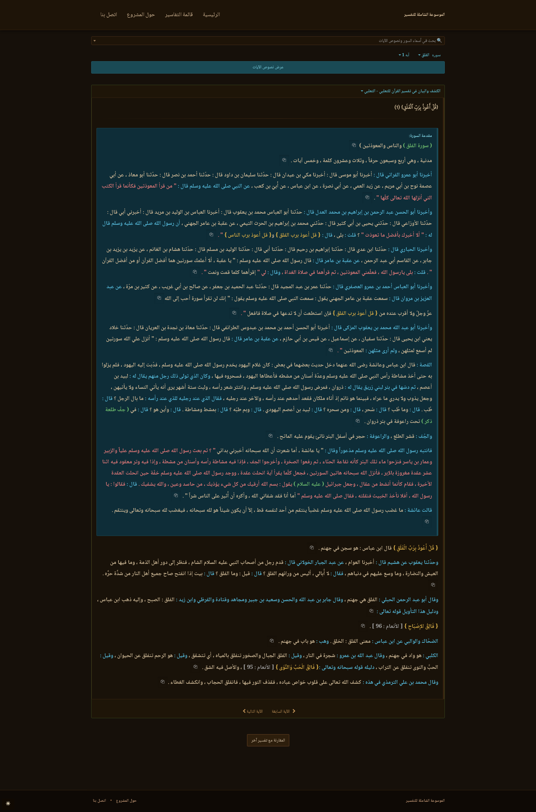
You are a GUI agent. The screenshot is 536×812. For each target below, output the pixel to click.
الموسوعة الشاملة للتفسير (425, 800)
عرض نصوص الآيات (268, 67)
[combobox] (268, 40)
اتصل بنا (108, 15)
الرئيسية (211, 15)
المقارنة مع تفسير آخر (268, 740)
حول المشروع (141, 15)
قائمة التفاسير (179, 15)
